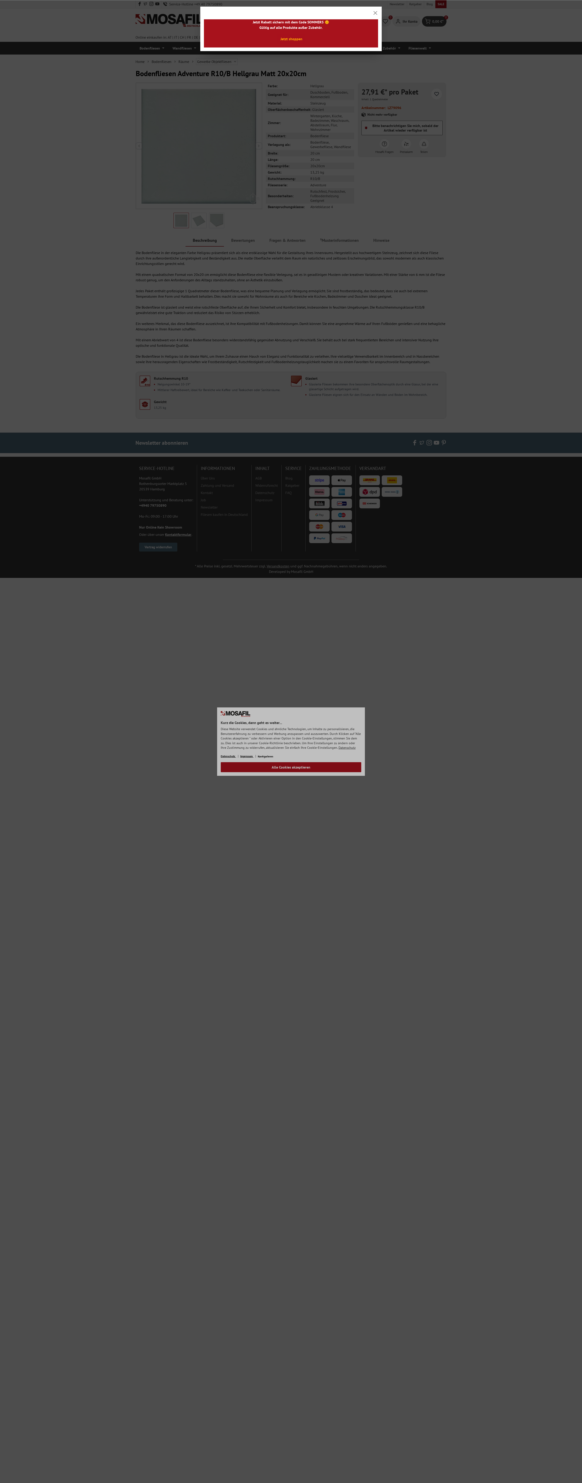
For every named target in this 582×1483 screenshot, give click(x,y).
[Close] (375, 13)
